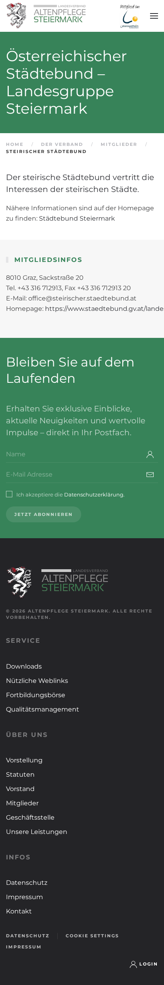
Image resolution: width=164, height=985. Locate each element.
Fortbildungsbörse (35, 695)
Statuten (20, 774)
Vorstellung (24, 760)
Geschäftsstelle (30, 817)
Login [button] (148, 964)
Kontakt (19, 911)
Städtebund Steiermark (77, 218)
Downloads (24, 666)
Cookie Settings (92, 935)
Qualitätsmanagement (42, 709)
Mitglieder (22, 803)
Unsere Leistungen (36, 832)
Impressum (24, 897)
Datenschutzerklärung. (94, 494)
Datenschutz (26, 882)
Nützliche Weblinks (37, 680)
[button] (154, 16)
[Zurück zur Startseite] (46, 16)
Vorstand (20, 789)
